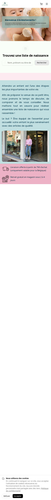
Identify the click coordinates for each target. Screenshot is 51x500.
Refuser (7, 496)
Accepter (17, 496)
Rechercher (42, 62)
